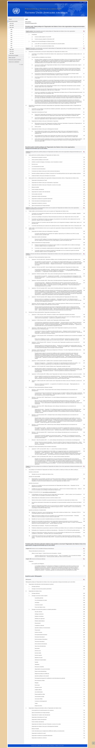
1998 (11, 31)
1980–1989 (12, 49)
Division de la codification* (14, 61)
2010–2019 (12, 23)
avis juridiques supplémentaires (49, 492)
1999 (11, 29)
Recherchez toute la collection (15, 59)
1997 (11, 33)
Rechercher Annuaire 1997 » (31, 23)
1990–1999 (12, 27)
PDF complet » (28, 21)
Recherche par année (13, 21)
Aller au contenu (15, 0)
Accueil (10, 19)
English (81, 2)
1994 (11, 39)
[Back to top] (93, 743)
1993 (11, 41)
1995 (11, 37)
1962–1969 (12, 53)
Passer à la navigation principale (6, 0)
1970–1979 (12, 51)
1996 (11, 35)
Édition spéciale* (12, 57)
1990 (11, 47)
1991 (11, 45)
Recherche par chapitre (13, 55)
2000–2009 (12, 25)
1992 (11, 43)
